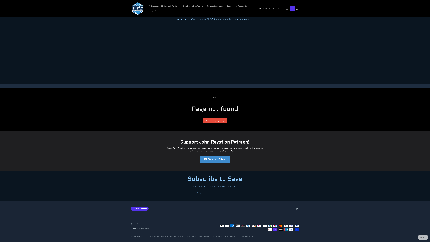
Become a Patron (217, 159)
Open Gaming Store (143, 236)
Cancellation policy (246, 236)
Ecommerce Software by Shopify (161, 236)
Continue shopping (215, 121)
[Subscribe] (232, 193)
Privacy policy (191, 236)
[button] (171, 6)
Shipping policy (216, 236)
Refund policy (179, 236)
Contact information (231, 236)
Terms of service (203, 236)
